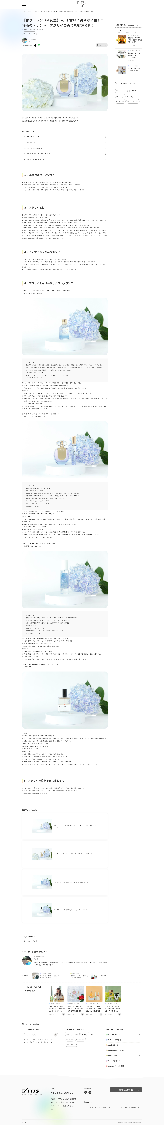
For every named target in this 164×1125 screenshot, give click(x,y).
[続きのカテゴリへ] (140, 32)
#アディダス (128, 96)
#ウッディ (119, 96)
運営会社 (24, 1122)
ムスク (35, 1039)
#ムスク (118, 91)
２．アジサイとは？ (30, 142)
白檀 (39, 1039)
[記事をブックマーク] (63, 1014)
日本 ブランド (48, 1042)
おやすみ (133, 32)
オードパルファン (48, 1039)
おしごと (121, 32)
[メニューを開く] (24, 4)
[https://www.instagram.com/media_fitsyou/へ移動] (89, 1092)
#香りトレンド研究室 (29, 34)
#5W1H (134, 91)
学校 (127, 32)
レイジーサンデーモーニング (33, 1042)
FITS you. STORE (126, 1090)
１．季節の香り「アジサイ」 (33, 137)
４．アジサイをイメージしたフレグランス (37, 154)
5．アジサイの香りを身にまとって (35, 159)
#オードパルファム (133, 101)
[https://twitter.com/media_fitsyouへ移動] (85, 1092)
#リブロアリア (120, 101)
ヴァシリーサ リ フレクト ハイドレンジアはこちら (37, 537)
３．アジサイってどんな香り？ (33, 148)
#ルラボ (126, 91)
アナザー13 (27, 1039)
